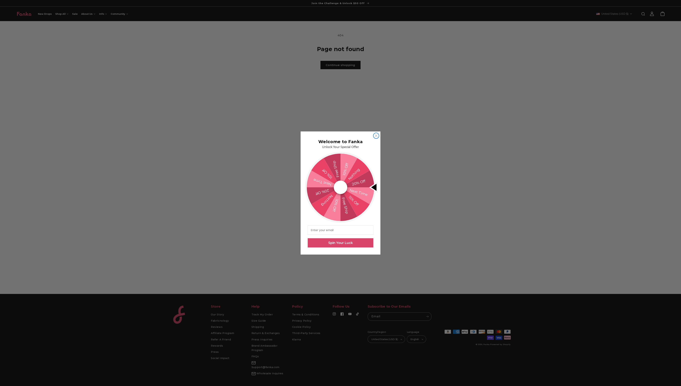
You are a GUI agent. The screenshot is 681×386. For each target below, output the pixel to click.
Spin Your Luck (340, 243)
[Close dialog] (376, 136)
